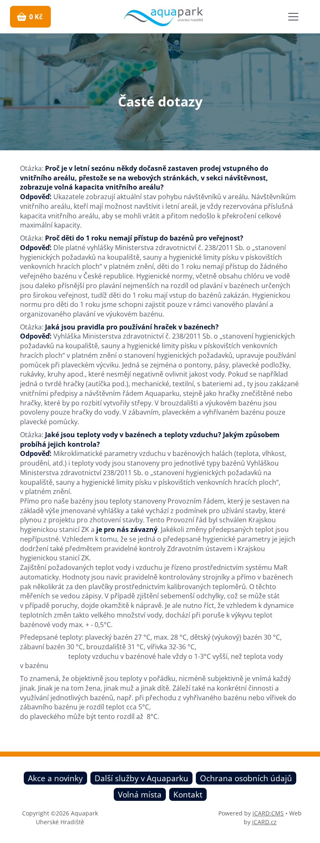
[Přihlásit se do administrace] (311, 834)
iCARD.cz (264, 822)
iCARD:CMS (268, 813)
